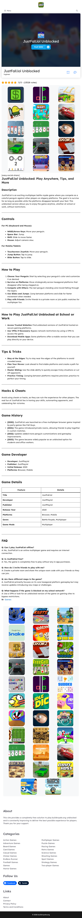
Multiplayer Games (50, 840)
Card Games (9, 849)
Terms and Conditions (13, 907)
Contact (7, 900)
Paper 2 (65, 708)
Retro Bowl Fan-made (17, 742)
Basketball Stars (66, 170)
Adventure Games (11, 843)
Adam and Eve (41, 759)
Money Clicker (16, 101)
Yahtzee (41, 639)
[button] (77, 11)
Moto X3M (65, 622)
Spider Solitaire (15, 135)
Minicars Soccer (65, 656)
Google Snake (17, 639)
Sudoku (65, 691)
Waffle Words (41, 742)
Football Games (10, 862)
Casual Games (10, 853)
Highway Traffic (41, 153)
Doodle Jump (15, 118)
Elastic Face (66, 135)
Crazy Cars (66, 101)
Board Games (9, 846)
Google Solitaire (41, 135)
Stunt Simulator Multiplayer (15, 152)
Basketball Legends (41, 170)
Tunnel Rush (17, 725)
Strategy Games (49, 862)
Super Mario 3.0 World (65, 639)
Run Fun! (65, 742)
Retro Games (48, 849)
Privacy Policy (9, 904)
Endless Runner (10, 859)
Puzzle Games (48, 843)
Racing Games (48, 846)
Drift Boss (65, 776)
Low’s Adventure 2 (53, 793)
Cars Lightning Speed (66, 118)
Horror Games (9, 868)
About (6, 897)
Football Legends (29, 793)
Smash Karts (41, 622)
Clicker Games (10, 856)
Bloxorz (66, 153)
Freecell (41, 673)
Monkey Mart (41, 118)
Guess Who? (65, 725)
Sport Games (48, 859)
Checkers (16, 776)
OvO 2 (15, 170)
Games (8, 599)
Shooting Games (49, 856)
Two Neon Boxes (41, 101)
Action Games (9, 840)
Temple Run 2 (16, 656)
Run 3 (16, 622)
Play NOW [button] (38, 47)
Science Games (49, 853)
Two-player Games (50, 865)
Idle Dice (41, 708)
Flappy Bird (17, 708)
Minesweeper (16, 691)
